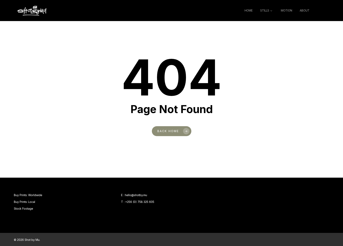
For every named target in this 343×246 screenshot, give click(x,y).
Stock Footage (23, 208)
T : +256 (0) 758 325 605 (137, 201)
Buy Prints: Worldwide (28, 195)
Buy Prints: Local (24, 201)
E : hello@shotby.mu (134, 195)
